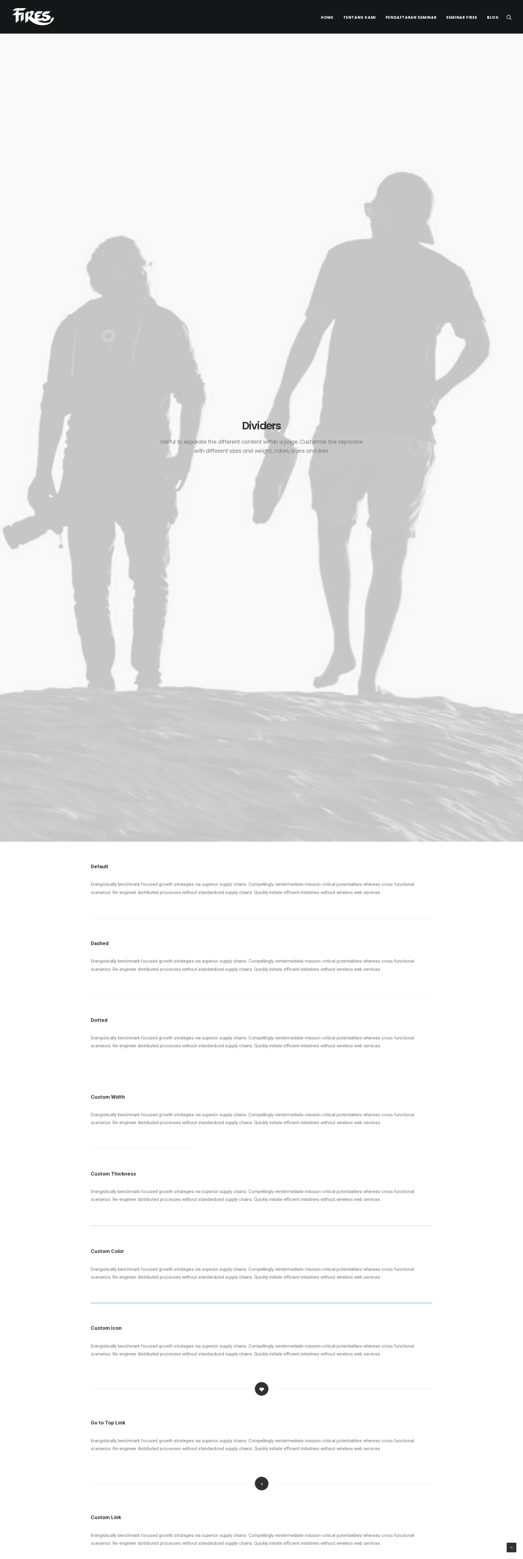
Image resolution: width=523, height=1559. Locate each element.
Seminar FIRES (461, 17)
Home (327, 17)
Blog (492, 17)
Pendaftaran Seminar (411, 17)
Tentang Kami (359, 17)
